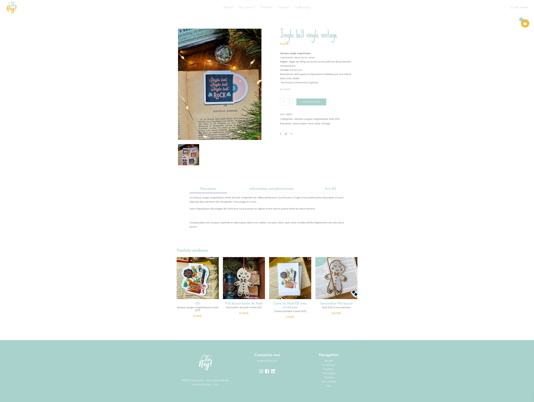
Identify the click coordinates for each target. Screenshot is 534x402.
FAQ (329, 385)
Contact (329, 377)
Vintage (325, 123)
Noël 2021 (334, 119)
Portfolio (329, 369)
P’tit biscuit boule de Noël (244, 303)
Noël (317, 123)
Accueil (329, 360)
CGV (216, 384)
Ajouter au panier (311, 102)
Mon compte (328, 381)
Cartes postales (283, 311)
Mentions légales (201, 384)
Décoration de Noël (237, 307)
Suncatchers (343, 307)
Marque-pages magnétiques (311, 119)
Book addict (300, 123)
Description (208, 189)
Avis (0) (330, 189)
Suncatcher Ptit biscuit (336, 303)
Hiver (311, 123)
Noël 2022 (300, 311)
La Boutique (328, 373)
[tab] (208, 189)
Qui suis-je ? (329, 365)
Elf (198, 303)
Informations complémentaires (271, 189)
